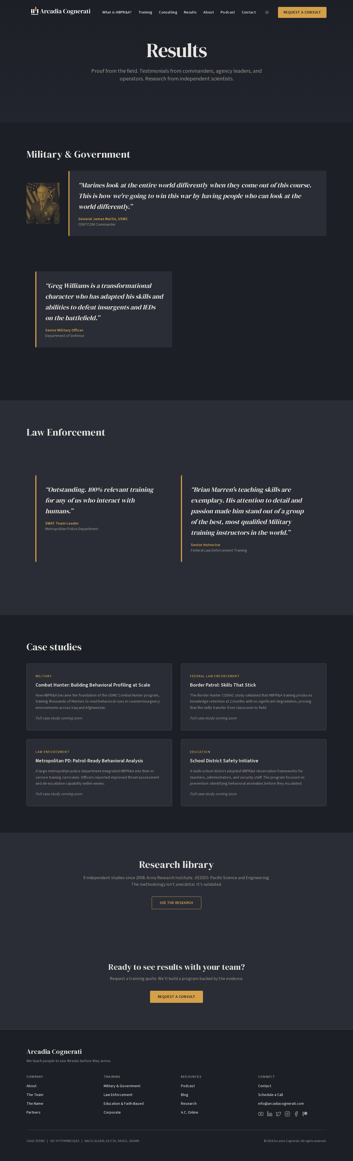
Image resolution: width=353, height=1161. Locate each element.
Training (145, 12)
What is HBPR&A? (117, 12)
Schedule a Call (270, 1095)
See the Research (176, 903)
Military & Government (122, 1086)
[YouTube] (261, 1114)
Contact (249, 12)
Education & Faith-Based (124, 1103)
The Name (34, 1103)
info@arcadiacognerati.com (281, 1103)
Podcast (228, 12)
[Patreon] (305, 1114)
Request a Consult (302, 12)
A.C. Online (189, 1112)
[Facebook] (296, 1114)
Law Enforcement (118, 1095)
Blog (184, 1095)
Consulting (168, 12)
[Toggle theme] (267, 12)
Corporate (112, 1112)
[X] (278, 1114)
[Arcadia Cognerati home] (60, 12)
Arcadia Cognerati (54, 1051)
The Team (34, 1095)
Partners (33, 1112)
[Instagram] (287, 1114)
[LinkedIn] (269, 1114)
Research (189, 1103)
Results (190, 12)
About (208, 12)
